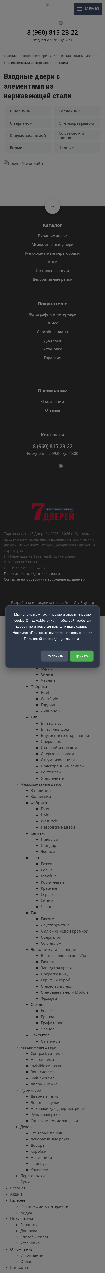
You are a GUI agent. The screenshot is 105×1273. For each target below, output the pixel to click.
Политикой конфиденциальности (52, 639)
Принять (82, 656)
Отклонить (54, 656)
